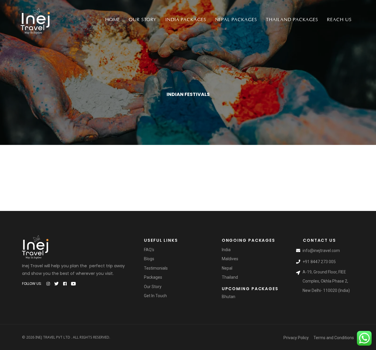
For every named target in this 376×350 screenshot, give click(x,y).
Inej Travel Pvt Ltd (52, 337)
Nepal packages (236, 19)
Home (112, 19)
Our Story (143, 19)
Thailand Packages (292, 19)
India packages (185, 19)
